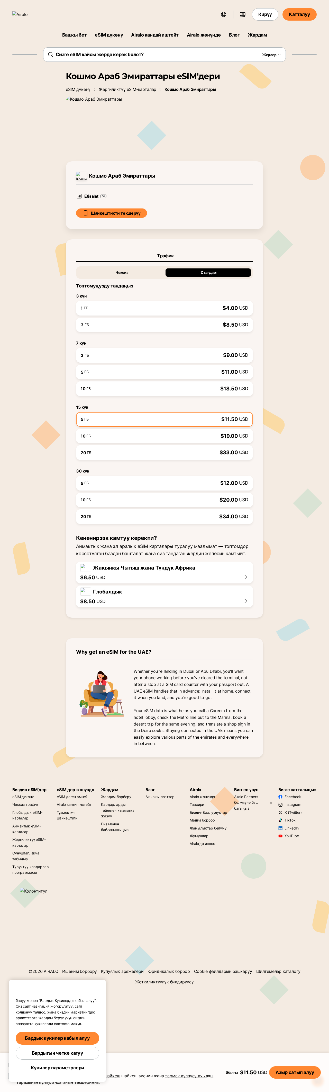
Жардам (257, 35)
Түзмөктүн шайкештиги (67, 815)
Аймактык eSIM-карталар (26, 829)
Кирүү (265, 14)
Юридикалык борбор (169, 971)
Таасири (197, 804)
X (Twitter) (293, 812)
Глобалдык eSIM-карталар (27, 815)
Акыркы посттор (160, 796)
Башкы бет (74, 35)
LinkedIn (292, 828)
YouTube (292, 836)
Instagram (293, 804)
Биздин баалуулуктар (208, 812)
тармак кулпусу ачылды (189, 1075)
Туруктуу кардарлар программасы (30, 869)
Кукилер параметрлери (57, 1067)
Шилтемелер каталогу (278, 971)
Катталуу (299, 14)
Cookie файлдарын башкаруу (223, 971)
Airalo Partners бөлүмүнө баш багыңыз (246, 802)
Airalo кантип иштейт (74, 804)
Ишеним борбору (79, 971)
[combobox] (164, 54)
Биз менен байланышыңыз (114, 827)
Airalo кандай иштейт (155, 35)
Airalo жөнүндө (204, 35)
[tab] (164, 256)
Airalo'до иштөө (202, 843)
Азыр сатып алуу (295, 1072)
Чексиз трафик (25, 804)
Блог (234, 35)
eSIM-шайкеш (106, 1075)
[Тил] (224, 14)
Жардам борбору (116, 796)
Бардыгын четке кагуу (57, 1053)
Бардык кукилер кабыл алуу (57, 1038)
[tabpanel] (164, 393)
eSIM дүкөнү (109, 35)
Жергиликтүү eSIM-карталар (127, 89)
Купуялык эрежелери (122, 971)
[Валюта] (243, 14)
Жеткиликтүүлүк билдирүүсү (164, 981)
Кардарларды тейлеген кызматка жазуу (117, 810)
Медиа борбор (202, 820)
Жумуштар (199, 836)
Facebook (293, 796)
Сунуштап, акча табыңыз (25, 856)
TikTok (290, 820)
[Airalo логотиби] (27, 14)
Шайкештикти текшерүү (116, 213)
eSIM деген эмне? (72, 796)
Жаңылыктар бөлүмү (208, 828)
